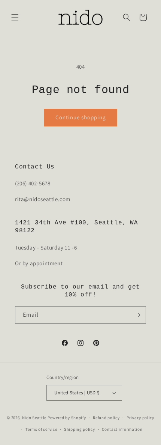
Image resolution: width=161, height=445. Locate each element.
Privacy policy (140, 417)
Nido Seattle (34, 417)
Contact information (122, 429)
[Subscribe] (137, 315)
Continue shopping (80, 117)
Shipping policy (79, 429)
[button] (15, 17)
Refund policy (106, 417)
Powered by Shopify (67, 417)
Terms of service (41, 429)
